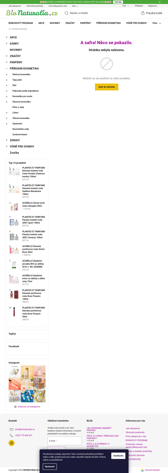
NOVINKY (16, 49)
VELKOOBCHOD (133, 459)
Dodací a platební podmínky (139, 451)
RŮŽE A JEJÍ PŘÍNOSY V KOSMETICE (98, 445)
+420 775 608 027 (23, 435)
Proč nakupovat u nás (58, 6)
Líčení (15, 112)
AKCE (13, 37)
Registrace (152, 6)
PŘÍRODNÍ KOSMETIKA (24, 68)
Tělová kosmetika (20, 118)
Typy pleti (17, 80)
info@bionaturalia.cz (25, 429)
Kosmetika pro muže (22, 96)
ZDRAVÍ (15, 140)
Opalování (17, 123)
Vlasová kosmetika (21, 101)
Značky (14, 152)
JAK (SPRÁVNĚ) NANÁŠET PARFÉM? (99, 429)
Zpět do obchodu (107, 87)
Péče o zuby (18, 107)
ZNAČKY (15, 56)
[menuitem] (21, 23)
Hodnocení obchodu (135, 455)
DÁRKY (14, 43)
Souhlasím (118, 455)
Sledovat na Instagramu (29, 406)
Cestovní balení (19, 134)
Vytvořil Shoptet (152, 470)
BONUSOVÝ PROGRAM (136, 440)
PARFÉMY (16, 62)
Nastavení (50, 466)
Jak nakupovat (14, 6)
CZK (124, 6)
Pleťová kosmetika (21, 74)
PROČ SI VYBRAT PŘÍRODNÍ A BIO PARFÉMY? (103, 437)
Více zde (118, 2)
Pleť (14, 85)
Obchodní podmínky (35, 6)
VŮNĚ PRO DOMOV (22, 146)
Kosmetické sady (20, 129)
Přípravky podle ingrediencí (25, 91)
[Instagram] (11, 443)
